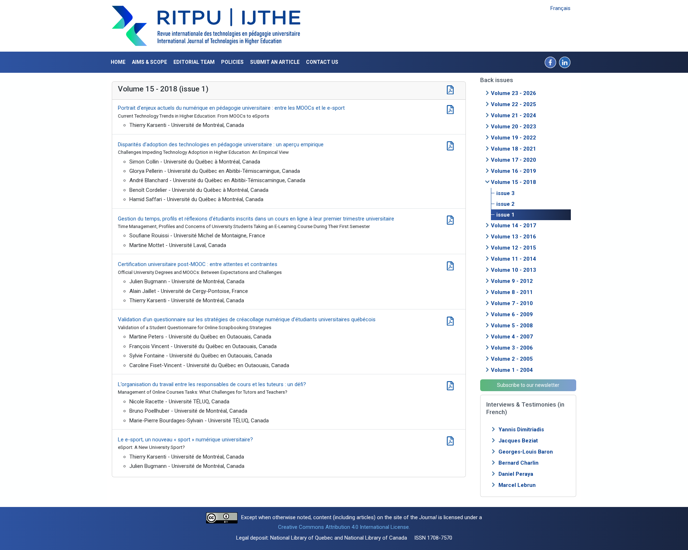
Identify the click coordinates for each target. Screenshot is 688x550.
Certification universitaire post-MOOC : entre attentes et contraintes (197, 264)
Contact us (322, 62)
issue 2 (505, 204)
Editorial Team (194, 62)
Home (118, 62)
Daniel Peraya (515, 474)
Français (560, 8)
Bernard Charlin (518, 463)
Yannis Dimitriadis (521, 429)
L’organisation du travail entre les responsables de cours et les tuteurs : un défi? (212, 384)
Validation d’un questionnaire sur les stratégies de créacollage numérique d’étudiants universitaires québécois (247, 319)
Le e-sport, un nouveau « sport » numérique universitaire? (185, 439)
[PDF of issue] (450, 89)
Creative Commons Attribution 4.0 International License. (344, 527)
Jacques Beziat (518, 440)
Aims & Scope (149, 62)
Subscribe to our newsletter (528, 385)
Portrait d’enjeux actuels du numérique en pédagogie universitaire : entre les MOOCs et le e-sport (231, 108)
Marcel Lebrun (517, 485)
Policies (232, 62)
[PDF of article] (450, 108)
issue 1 (505, 215)
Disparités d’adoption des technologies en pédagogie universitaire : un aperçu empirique (221, 144)
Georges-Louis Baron (525, 452)
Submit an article (275, 62)
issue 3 (505, 193)
